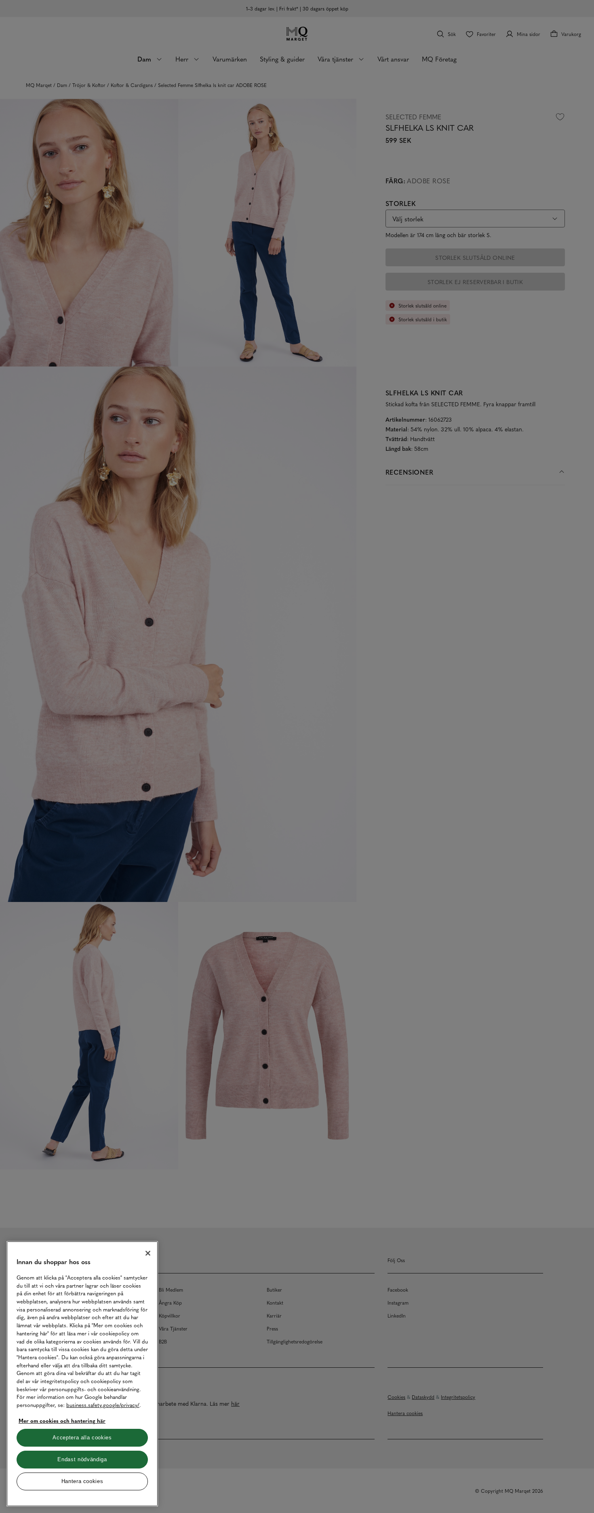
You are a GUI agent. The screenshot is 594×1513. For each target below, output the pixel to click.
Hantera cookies (82, 1481)
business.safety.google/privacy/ (102, 1405)
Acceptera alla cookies (82, 1437)
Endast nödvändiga (82, 1459)
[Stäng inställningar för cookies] (148, 1253)
